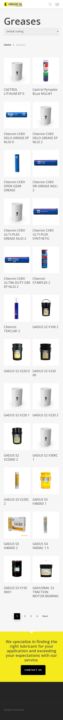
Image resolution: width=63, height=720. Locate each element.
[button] (57, 4)
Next (45, 616)
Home (7, 44)
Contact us (33, 669)
